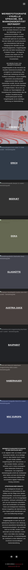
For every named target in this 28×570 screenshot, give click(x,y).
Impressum (18, 564)
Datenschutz (12, 566)
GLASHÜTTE (14, 272)
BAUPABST (14, 345)
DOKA (14, 236)
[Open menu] (24, 4)
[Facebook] (11, 556)
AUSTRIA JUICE (14, 308)
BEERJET (14, 199)
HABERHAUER (14, 381)
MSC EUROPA (14, 416)
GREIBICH (14, 127)
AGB (18, 566)
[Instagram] (16, 556)
